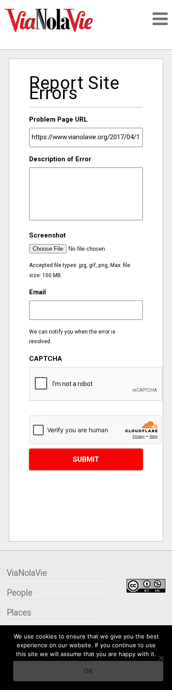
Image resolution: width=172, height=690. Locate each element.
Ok (88, 671)
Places (19, 613)
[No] (161, 657)
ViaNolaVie (27, 573)
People (19, 593)
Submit (86, 459)
